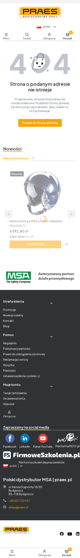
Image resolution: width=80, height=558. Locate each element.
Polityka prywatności (16, 348)
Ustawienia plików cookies (20, 376)
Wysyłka (8, 365)
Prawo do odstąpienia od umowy (24, 354)
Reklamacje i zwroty (15, 359)
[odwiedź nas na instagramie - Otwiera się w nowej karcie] (69, 534)
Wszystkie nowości (16, 158)
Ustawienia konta (14, 398)
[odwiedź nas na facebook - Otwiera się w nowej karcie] (61, 534)
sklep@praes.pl (18, 507)
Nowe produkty (13, 315)
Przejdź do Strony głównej (40, 122)
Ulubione (8, 404)
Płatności (9, 370)
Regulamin (10, 343)
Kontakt (8, 320)
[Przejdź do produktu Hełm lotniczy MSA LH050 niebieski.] (40, 194)
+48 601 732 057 (19, 500)
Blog (6, 326)
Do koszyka (35, 244)
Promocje (9, 309)
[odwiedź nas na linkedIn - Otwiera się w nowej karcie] (77, 534)
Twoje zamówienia (15, 393)
